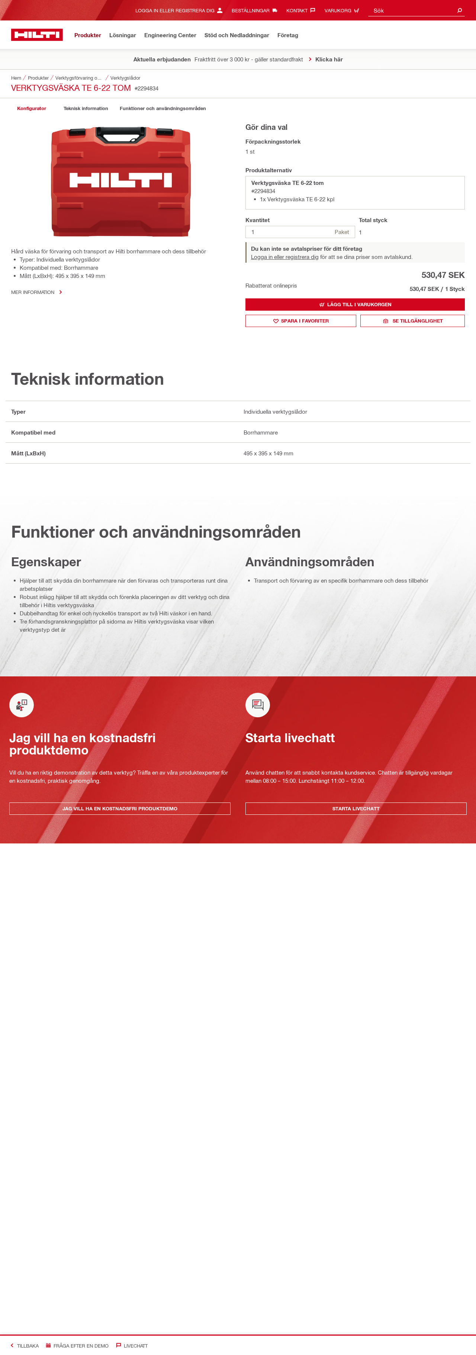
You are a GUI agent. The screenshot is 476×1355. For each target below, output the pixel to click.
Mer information (32, 292)
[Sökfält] (459, 10)
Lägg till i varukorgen (359, 304)
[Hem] (37, 35)
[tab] (32, 108)
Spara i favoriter (305, 321)
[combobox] (416, 10)
